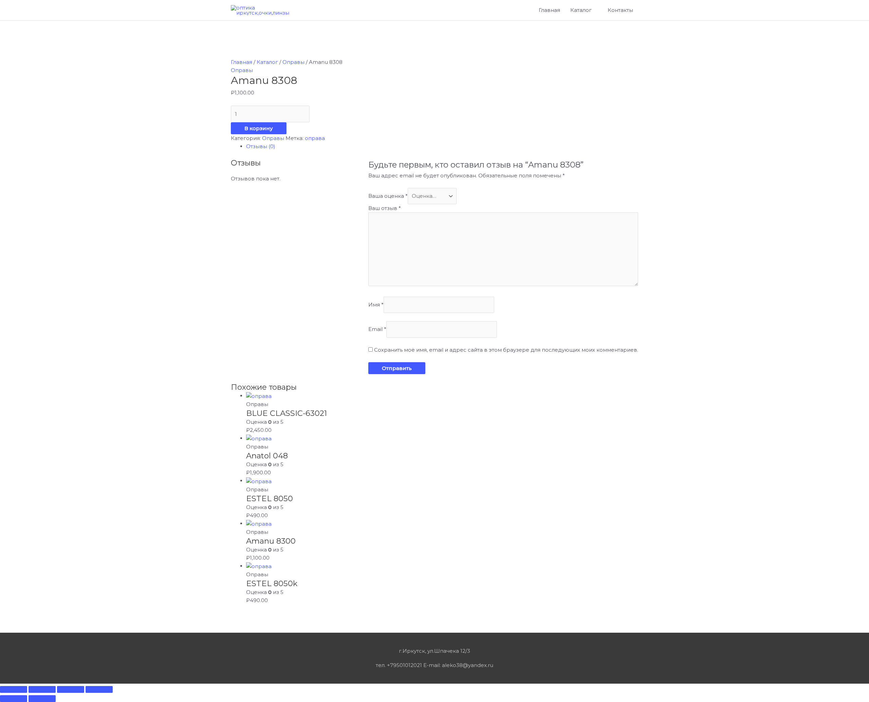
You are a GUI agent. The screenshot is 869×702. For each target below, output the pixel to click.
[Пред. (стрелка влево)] (13, 698)
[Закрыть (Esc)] (13, 689)
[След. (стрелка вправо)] (42, 698)
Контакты (620, 10)
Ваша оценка (388, 196)
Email (377, 329)
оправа (315, 138)
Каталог (581, 10)
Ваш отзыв (384, 208)
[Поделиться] (42, 689)
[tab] (442, 146)
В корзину (258, 128)
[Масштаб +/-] (99, 689)
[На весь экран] (70, 689)
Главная (549, 10)
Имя (376, 304)
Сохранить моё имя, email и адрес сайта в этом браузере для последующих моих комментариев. (506, 350)
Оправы (293, 62)
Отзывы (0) (260, 146)
